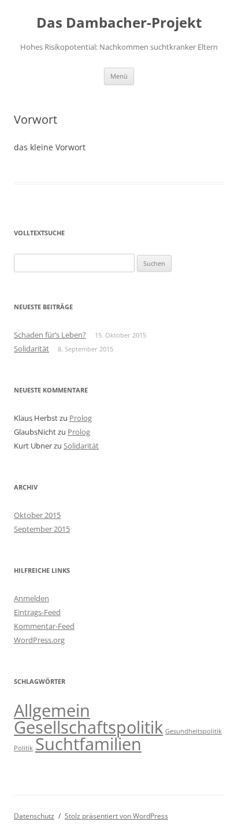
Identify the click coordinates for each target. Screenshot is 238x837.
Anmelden (31, 598)
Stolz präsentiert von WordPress (116, 816)
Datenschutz (34, 816)
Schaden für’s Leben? (50, 334)
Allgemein (52, 710)
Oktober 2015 (37, 515)
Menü (119, 76)
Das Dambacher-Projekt (119, 23)
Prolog (80, 418)
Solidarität (31, 348)
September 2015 (42, 529)
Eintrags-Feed (37, 612)
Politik (23, 748)
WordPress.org (39, 640)
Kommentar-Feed (44, 626)
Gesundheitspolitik (193, 731)
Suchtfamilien (88, 743)
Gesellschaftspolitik (88, 727)
